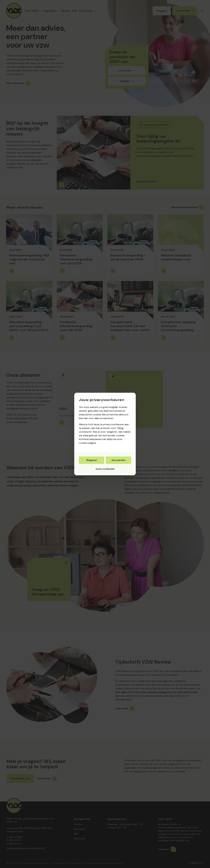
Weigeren (91, 460)
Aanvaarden (118, 460)
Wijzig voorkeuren (105, 469)
